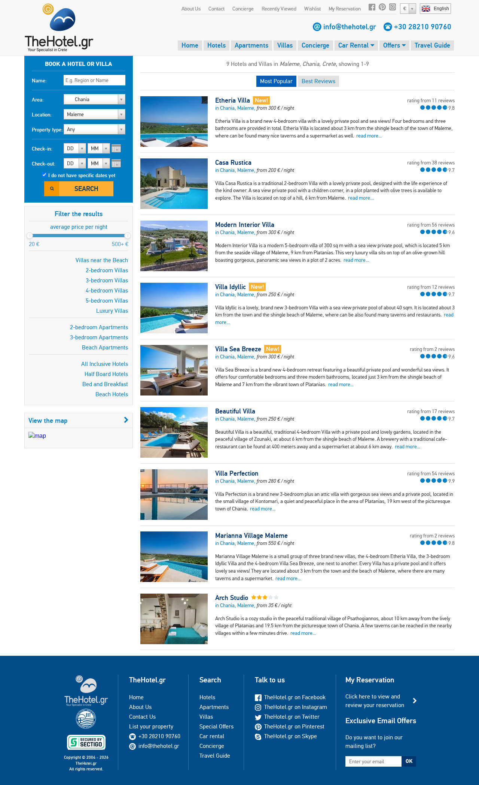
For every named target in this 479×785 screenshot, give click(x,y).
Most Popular (276, 81)
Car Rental (354, 45)
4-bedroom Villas (107, 290)
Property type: (47, 129)
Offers (392, 45)
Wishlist (312, 8)
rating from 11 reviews (431, 100)
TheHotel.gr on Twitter (292, 716)
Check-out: (43, 163)
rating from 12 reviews (431, 287)
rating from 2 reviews (432, 349)
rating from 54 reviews (431, 473)
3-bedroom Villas (107, 280)
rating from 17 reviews (431, 411)
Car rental (211, 736)
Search (86, 188)
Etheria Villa (232, 100)
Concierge (243, 8)
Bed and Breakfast (105, 384)
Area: (38, 99)
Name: (39, 80)
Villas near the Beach (102, 260)
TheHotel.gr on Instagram (295, 706)
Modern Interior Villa (244, 225)
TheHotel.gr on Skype (290, 736)
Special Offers (216, 726)
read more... (369, 135)
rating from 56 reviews (431, 224)
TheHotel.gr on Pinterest (294, 726)
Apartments (251, 45)
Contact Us (142, 716)
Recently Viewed (279, 8)
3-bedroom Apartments (99, 337)
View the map (47, 420)
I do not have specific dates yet (81, 175)
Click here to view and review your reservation (374, 700)
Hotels (216, 45)
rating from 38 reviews (431, 162)
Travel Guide (432, 45)
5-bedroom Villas (107, 300)
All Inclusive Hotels (104, 363)
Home (189, 45)
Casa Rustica (233, 162)
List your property (151, 726)
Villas (285, 45)
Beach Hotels (111, 394)
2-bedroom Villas (107, 270)
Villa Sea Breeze (238, 349)
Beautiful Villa (235, 411)
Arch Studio (231, 598)
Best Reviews (318, 81)
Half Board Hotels (106, 374)
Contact (216, 8)
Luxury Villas (112, 310)
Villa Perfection (237, 473)
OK (409, 761)
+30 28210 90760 (422, 26)
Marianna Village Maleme (251, 535)
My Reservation (345, 8)
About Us (191, 8)
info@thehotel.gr (349, 26)
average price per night (78, 226)
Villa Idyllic (230, 287)
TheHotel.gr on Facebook (295, 697)
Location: (42, 114)
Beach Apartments (105, 347)
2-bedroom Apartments (99, 327)
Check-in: (42, 148)
